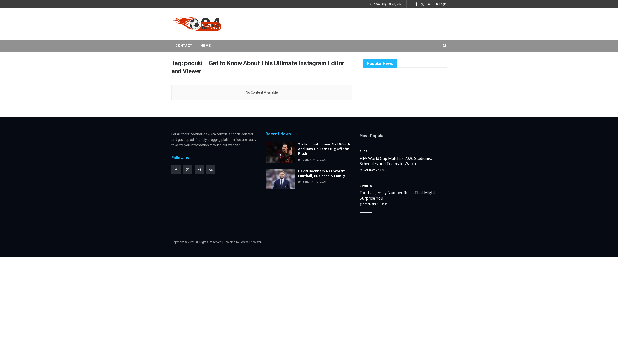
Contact (184, 46)
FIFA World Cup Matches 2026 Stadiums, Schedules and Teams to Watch (396, 161)
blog (364, 151)
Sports (366, 186)
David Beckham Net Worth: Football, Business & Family (321, 173)
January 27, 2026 (374, 170)
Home (205, 46)
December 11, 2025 (374, 204)
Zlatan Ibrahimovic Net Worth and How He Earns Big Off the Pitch (324, 149)
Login (443, 4)
